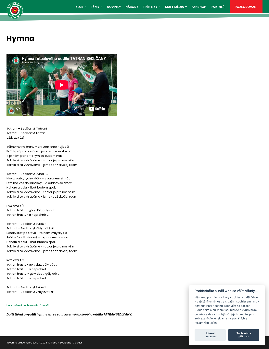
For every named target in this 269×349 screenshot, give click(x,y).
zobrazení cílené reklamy (211, 318)
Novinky (114, 7)
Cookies (78, 342)
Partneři (218, 7)
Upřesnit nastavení (210, 335)
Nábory (131, 7)
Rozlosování (246, 7)
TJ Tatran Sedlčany (59, 342)
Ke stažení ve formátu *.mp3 (27, 305)
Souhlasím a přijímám (243, 335)
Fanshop (198, 7)
